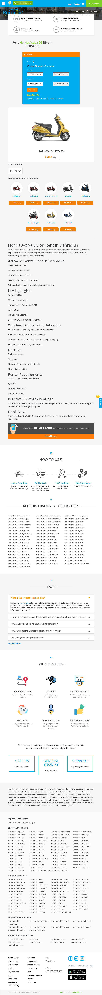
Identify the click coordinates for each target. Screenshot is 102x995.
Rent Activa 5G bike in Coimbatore (48, 522)
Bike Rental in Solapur (37, 864)
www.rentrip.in (24, 603)
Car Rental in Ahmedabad (60, 879)
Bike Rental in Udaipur (59, 867)
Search (32, 90)
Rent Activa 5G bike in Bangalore (75, 516)
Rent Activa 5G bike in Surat (73, 557)
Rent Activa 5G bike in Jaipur (74, 531)
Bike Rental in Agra (36, 832)
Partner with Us (33, 965)
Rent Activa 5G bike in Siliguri (74, 554)
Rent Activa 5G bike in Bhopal (18, 519)
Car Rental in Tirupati (37, 909)
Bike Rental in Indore (15, 846)
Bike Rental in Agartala (16, 832)
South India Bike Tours (16, 945)
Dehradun (84, 15)
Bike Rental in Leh (79, 849)
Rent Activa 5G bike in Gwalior (74, 528)
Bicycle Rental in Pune (37, 930)
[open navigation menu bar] (3, 3)
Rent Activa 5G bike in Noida (18, 545)
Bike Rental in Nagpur (15, 855)
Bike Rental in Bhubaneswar (61, 835)
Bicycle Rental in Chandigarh (39, 921)
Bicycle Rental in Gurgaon (17, 927)
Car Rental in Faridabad (16, 888)
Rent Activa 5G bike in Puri (17, 551)
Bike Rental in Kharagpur (81, 846)
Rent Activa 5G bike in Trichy (46, 560)
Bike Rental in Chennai (16, 838)
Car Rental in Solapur (58, 906)
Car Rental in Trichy (58, 909)
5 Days (44, 98)
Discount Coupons (34, 975)
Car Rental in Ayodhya (80, 879)
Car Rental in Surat (14, 909)
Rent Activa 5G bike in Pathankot (47, 545)
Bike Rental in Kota (57, 849)
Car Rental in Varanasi (37, 912)
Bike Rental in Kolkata (37, 849)
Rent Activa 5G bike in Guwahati (47, 528)
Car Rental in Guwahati (16, 891)
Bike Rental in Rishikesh (59, 861)
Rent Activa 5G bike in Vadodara (19, 563)
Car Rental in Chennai (15, 885)
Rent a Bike (12, 823)
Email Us (50, 961)
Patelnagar (15, 170)
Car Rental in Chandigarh (81, 882)
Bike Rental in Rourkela (81, 861)
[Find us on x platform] (76, 958)
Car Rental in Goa (57, 888)
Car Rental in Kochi (57, 894)
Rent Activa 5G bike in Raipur (46, 551)
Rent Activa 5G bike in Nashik (74, 543)
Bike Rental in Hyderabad (81, 843)
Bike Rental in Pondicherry (39, 858)
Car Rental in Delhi (79, 885)
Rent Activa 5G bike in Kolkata (18, 537)
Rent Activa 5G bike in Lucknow (19, 540)
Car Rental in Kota (14, 897)
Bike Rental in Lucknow (16, 852)
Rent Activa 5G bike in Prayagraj (47, 548)
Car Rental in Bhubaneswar (60, 882)
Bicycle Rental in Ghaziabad (82, 921)
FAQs (100, 403)
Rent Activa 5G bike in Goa (73, 525)
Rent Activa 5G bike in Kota (45, 537)
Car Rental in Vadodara (16, 912)
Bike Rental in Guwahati (16, 843)
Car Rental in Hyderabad (59, 891)
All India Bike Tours (57, 942)
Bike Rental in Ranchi (37, 861)
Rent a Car (20, 823)
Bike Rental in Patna (15, 858)
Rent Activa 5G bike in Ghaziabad (47, 525)
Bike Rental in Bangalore (16, 835)
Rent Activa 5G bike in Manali (46, 540)
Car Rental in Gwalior (37, 891)
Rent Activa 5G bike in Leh (73, 537)
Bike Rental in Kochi (15, 849)
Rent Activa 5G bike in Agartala (18, 516)
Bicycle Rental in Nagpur (16, 930)
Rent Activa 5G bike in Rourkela (47, 554)
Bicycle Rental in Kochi (37, 927)
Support (30, 978)
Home (70, 15)
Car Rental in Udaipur (80, 909)
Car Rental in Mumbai (80, 897)
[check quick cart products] (83, 4)
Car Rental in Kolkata (80, 894)
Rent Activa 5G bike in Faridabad (19, 525)
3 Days (36, 98)
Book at (30, 62)
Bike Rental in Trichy (37, 867)
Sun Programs (77, 992)
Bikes (76, 15)
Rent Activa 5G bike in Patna (74, 545)
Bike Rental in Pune (57, 858)
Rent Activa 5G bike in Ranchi (74, 551)
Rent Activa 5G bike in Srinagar (46, 557)
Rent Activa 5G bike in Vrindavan (19, 566)
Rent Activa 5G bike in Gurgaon (19, 528)
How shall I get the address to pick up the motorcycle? (36, 630)
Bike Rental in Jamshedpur (60, 846)
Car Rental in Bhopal (37, 882)
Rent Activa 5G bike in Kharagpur (47, 534)
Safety (29, 971)
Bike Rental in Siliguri (15, 864)
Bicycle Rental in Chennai (59, 921)
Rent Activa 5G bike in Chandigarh (76, 519)
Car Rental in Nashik (37, 900)
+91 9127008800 (53, 971)
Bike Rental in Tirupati (15, 867)
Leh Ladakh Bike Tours (16, 939)
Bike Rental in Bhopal (37, 835)
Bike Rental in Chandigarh (82, 835)
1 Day (29, 98)
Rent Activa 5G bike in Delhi (73, 522)
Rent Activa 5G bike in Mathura (74, 540)
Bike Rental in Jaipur (36, 846)
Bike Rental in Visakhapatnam (40, 870)
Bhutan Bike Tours (35, 942)
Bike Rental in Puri (79, 858)
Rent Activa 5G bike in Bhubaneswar (48, 519)
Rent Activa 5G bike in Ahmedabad (48, 516)
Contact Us (31, 982)
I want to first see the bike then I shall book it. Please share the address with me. (48, 617)
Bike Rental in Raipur (15, 861)
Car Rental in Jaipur (14, 894)
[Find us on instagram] (82, 958)
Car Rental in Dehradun (59, 885)
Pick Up (29, 70)
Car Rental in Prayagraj (38, 903)
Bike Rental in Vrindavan (59, 870)
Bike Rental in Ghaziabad (38, 841)
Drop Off (30, 79)
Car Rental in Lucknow (37, 897)
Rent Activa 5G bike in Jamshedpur (20, 534)
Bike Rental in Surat (79, 864)
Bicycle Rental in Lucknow (60, 927)
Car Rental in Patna (79, 900)
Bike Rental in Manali (37, 852)
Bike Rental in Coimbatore (39, 838)
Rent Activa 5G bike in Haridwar (19, 531)
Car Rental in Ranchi (15, 906)
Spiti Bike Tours (34, 939)
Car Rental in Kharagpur (38, 894)
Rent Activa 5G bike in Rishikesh (19, 554)
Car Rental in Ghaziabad (38, 888)
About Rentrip (13, 958)
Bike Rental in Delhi (79, 838)
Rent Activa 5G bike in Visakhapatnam (77, 563)
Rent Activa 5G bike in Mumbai (18, 543)
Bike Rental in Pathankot (81, 855)
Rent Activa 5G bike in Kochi (73, 534)
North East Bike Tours (78, 939)
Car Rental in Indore (80, 891)
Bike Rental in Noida (58, 855)
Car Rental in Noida (58, 900)
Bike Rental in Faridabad (16, 841)
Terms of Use (32, 968)
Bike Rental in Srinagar (59, 864)
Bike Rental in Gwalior (37, 843)
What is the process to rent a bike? (28, 597)
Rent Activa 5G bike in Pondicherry (20, 548)
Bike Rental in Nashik (37, 855)
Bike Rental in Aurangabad (82, 832)
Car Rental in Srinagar (80, 906)
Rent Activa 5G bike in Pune (73, 548)
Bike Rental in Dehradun (59, 838)
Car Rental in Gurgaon (80, 888)
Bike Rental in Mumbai (80, 852)
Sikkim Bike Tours (14, 942)
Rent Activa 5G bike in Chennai (18, 522)
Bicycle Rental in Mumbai (81, 927)
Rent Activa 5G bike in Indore (46, 531)
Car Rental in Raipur (79, 903)
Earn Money (51, 436)
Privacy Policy (13, 985)
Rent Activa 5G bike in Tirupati (18, 560)
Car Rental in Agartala (15, 879)
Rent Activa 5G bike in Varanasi (47, 563)
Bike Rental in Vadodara (81, 867)
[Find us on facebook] (70, 958)
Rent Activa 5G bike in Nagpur (46, 543)
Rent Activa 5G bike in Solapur (18, 557)
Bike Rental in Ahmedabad (60, 832)
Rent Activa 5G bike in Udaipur (74, 560)
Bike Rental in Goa (57, 841)
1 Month (59, 98)
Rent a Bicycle (30, 823)
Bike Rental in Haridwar (59, 843)
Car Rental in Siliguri (36, 906)
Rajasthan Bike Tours (57, 939)
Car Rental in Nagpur (15, 900)
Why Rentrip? (13, 961)
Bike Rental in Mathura (59, 852)
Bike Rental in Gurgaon (81, 841)
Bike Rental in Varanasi (16, 870)
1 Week (51, 98)
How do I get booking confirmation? (27, 637)
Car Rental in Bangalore (16, 882)
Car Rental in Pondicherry (17, 903)
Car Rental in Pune (57, 903)
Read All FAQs (14, 643)
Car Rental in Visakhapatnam (61, 912)
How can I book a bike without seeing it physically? (34, 623)
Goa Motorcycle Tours (79, 942)
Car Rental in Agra (36, 879)
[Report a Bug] (61, 992)
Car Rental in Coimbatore (38, 885)
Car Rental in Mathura (58, 897)
